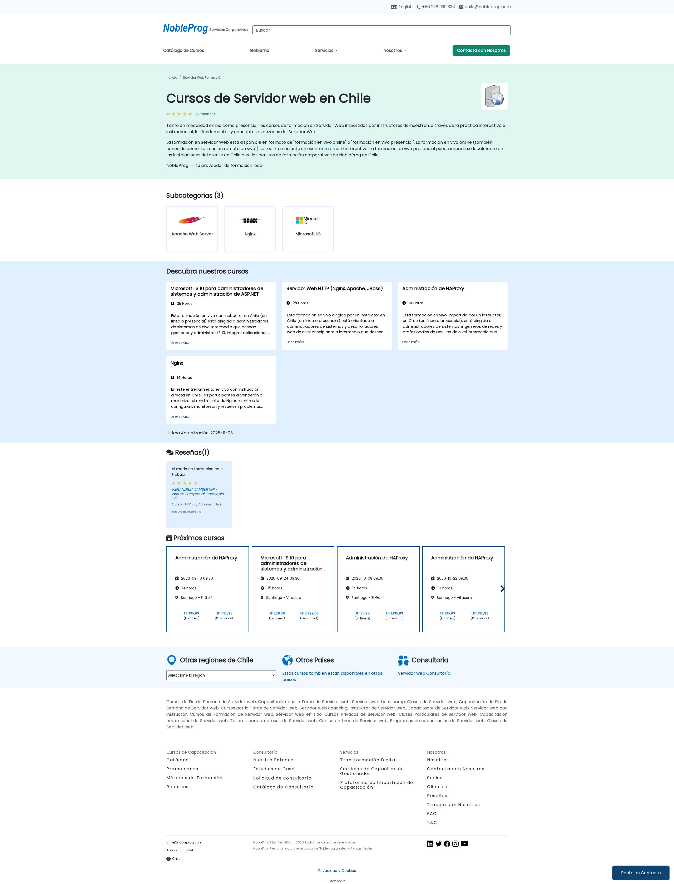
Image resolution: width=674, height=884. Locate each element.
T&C (432, 823)
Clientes (437, 787)
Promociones (182, 769)
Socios (435, 778)
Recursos (177, 787)
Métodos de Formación (194, 778)
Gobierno (259, 50)
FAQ (432, 814)
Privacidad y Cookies (337, 870)
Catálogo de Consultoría (283, 787)
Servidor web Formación (202, 77)
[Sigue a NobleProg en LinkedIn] (430, 844)
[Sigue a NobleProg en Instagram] (455, 844)
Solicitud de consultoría (282, 778)
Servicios (324, 50)
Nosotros (393, 50)
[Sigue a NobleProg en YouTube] (464, 844)
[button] (501, 588)
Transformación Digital (368, 760)
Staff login (337, 881)
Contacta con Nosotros (481, 50)
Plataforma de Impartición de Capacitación (376, 784)
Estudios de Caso (274, 769)
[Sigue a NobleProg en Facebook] (447, 844)
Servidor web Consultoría (424, 673)
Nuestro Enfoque (273, 760)
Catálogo (177, 760)
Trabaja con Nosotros (453, 805)
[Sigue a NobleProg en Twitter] (438, 844)
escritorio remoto (325, 149)
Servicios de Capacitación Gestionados (372, 771)
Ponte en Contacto (641, 873)
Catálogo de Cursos (183, 50)
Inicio (172, 77)
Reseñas (437, 796)
